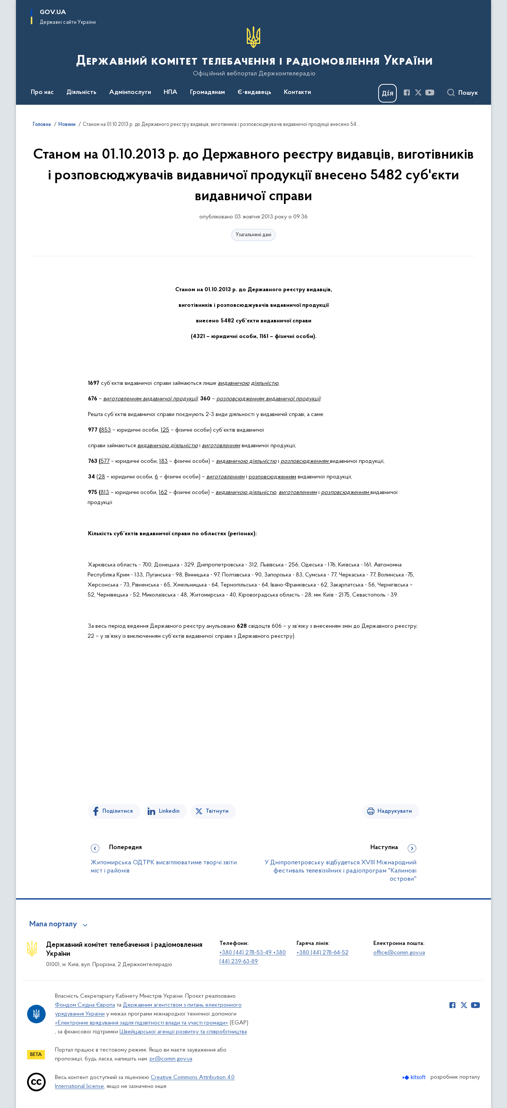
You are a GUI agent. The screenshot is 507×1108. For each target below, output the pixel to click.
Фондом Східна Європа (85, 1005)
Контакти (297, 92)
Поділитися (117, 811)
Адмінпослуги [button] (130, 92)
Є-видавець (254, 92)
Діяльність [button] (81, 92)
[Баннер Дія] (387, 93)
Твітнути (217, 811)
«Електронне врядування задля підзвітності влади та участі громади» (141, 1023)
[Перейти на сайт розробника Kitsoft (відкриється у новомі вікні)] (415, 1077)
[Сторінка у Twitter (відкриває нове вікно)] (418, 92)
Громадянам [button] (207, 92)
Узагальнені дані (253, 235)
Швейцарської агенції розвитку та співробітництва (183, 1032)
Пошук (468, 93)
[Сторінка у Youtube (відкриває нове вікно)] (429, 92)
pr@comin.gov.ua (171, 1059)
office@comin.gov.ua (399, 953)
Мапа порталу (53, 924)
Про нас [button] (42, 92)
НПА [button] (170, 92)
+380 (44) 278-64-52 (323, 953)
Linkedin (169, 811)
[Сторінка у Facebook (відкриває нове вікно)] (406, 92)
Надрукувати (394, 811)
